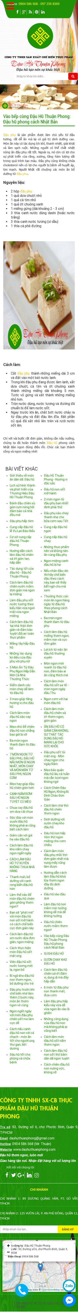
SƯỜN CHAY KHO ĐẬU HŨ (55, 961)
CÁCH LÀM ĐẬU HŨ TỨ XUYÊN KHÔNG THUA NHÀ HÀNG (22, 865)
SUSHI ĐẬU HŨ (54, 953)
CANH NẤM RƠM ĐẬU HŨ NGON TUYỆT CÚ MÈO (21, 797)
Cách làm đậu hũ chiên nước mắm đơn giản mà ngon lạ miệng (22, 588)
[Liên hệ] (21, 1289)
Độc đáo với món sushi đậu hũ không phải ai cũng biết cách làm (22, 823)
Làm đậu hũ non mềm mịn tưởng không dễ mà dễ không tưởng (55, 910)
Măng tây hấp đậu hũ (22, 645)
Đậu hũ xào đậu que (54, 896)
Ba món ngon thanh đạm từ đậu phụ (56, 622)
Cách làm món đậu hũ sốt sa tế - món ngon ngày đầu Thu (56, 687)
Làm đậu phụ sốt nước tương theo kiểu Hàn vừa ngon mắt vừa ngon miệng (22, 608)
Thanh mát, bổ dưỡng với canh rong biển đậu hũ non (21, 882)
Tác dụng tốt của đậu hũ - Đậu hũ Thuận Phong (22, 572)
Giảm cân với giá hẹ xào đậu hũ (21, 837)
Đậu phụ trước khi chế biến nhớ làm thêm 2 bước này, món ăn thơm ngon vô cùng (22, 997)
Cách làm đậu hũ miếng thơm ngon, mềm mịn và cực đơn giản (56, 637)
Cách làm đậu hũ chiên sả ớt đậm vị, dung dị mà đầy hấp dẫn (56, 975)
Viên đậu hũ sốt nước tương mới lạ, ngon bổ (21, 965)
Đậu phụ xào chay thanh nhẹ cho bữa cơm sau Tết (56, 517)
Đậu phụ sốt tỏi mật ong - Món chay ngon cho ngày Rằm (54, 758)
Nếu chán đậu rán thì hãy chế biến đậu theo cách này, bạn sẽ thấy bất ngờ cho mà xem (56, 580)
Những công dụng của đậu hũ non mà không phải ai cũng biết (56, 1024)
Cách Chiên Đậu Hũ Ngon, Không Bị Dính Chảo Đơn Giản (56, 793)
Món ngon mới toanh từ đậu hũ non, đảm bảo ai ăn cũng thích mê (56, 669)
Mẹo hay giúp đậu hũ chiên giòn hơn (22, 785)
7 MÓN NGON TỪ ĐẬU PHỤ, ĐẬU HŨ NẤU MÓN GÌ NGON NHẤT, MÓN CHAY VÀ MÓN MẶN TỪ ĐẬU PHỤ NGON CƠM (22, 766)
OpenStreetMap (50, 1289)
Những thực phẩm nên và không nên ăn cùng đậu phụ (56, 551)
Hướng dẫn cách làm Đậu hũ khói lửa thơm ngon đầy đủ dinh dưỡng (55, 880)
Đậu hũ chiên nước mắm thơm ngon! (56, 926)
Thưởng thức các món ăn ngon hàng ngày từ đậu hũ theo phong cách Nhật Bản (57, 604)
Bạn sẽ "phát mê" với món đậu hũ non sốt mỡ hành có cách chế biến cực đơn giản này (22, 920)
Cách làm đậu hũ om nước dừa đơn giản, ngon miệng (22, 938)
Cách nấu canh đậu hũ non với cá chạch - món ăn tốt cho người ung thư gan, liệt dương (22, 1038)
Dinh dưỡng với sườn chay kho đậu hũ (54, 823)
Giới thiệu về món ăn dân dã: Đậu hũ (22, 477)
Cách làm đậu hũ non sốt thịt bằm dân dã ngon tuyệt (56, 1054)
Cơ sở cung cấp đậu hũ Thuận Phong (20, 541)
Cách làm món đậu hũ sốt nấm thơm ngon (55, 1040)
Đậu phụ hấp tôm (22, 521)
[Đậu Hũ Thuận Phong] (52, 36)
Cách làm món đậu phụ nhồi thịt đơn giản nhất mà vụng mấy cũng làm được (56, 858)
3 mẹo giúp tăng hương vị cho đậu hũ (22, 703)
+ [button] (8, 1245)
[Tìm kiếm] (73, 76)
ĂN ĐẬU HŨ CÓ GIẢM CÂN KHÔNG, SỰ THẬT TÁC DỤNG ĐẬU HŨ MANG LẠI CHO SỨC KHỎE (56, 736)
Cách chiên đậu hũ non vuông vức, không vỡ (57, 1068)
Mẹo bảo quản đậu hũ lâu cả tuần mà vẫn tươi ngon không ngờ (57, 775)
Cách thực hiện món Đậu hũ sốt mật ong (21, 952)
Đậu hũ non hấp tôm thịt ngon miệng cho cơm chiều (55, 839)
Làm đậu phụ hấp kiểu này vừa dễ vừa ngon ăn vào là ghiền (57, 1007)
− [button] (8, 1252)
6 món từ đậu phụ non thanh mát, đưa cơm (56, 991)
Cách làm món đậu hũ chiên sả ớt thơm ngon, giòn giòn (55, 714)
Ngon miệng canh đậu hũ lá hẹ (56, 562)
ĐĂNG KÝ (68, 1229)
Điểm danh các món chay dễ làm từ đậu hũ (21, 689)
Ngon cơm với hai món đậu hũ (56, 701)
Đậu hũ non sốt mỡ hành (54, 491)
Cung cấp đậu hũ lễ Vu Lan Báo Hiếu (22, 529)
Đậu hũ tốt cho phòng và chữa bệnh (20, 1058)
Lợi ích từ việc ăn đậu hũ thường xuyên (55, 653)
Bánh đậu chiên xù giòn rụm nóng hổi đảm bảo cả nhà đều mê (22, 509)
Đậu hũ (52, 443)
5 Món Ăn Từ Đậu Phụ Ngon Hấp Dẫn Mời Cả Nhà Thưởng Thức (22, 673)
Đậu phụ (9, 135)
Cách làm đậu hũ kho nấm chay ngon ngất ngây (21, 849)
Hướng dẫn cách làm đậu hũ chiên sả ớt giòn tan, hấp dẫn (21, 556)
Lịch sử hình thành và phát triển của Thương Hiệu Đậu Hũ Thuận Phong (22, 491)
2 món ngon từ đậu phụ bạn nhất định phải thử (56, 503)
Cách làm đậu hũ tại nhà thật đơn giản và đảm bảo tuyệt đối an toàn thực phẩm (22, 629)
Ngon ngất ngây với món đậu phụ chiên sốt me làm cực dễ (22, 1017)
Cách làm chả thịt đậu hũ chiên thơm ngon (56, 809)
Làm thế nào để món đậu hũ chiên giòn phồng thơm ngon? (22, 900)
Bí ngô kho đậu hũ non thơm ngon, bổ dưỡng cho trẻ (22, 979)
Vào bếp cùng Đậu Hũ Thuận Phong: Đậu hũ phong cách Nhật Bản (56, 941)
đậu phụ (22, 174)
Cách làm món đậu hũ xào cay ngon (20, 716)
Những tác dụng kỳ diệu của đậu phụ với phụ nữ (21, 657)
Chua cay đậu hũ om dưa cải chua (21, 809)
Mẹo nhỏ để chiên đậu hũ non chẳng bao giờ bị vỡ (22, 730)
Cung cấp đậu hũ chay (55, 539)
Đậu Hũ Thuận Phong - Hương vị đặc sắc (55, 479)
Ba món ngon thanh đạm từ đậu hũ (22, 744)
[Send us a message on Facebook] (69, 1300)
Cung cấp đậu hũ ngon (55, 529)
